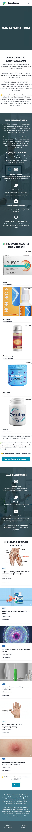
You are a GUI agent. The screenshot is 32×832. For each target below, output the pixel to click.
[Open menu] (28, 3)
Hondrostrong (8, 356)
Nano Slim (6, 393)
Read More (6, 582)
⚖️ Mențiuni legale (23, 826)
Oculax (5, 429)
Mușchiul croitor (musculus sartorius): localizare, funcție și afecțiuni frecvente (16, 574)
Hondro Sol (6, 319)
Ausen (5, 282)
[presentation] (16, 557)
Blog (3, 568)
